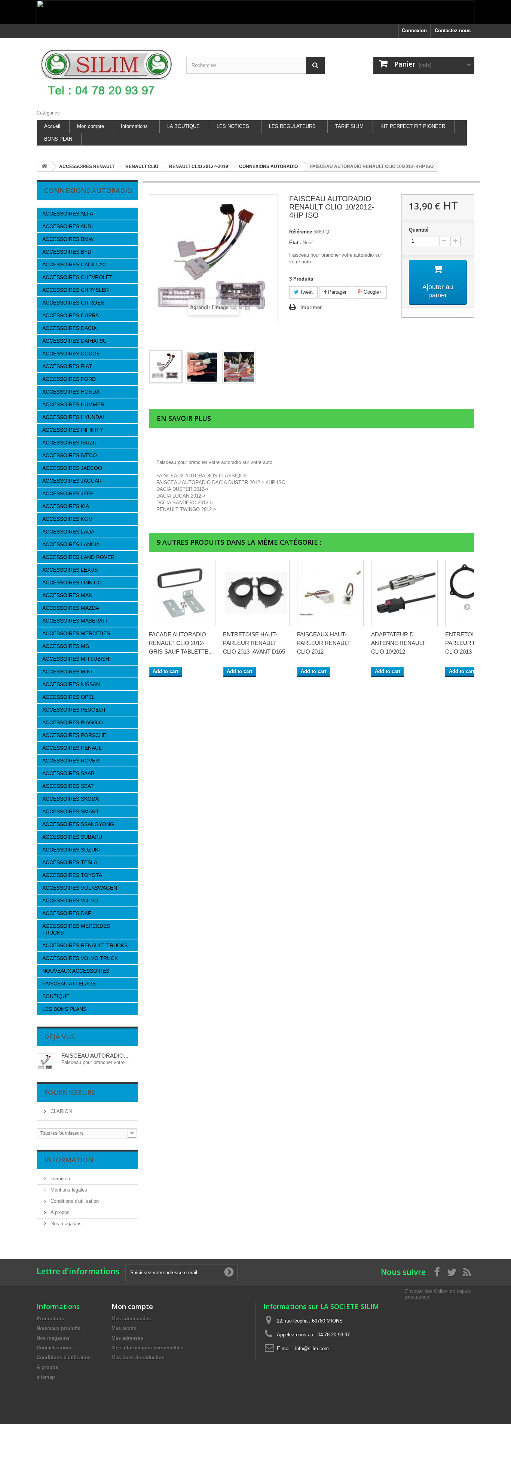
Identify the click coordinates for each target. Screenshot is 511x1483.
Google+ (372, 292)
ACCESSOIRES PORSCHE (74, 735)
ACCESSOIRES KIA (65, 506)
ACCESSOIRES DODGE (71, 354)
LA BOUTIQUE (183, 126)
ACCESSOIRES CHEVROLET (77, 277)
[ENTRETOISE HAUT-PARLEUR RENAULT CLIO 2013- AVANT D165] (256, 593)
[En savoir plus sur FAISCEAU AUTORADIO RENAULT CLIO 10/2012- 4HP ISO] (45, 1062)
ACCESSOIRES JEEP (68, 493)
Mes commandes (131, 1318)
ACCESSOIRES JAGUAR (72, 481)
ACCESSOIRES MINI (67, 672)
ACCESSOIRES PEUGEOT (74, 710)
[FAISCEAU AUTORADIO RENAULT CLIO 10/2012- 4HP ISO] (165, 366)
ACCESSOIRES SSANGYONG (78, 824)
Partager (336, 292)
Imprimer (311, 307)
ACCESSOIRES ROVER (70, 761)
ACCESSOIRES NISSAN (71, 684)
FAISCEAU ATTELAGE (69, 984)
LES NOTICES (233, 126)
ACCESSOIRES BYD (66, 252)
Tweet (306, 292)
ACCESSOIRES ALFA (67, 214)
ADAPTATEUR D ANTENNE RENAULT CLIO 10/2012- (398, 643)
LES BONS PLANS (64, 1009)
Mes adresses (127, 1338)
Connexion (414, 30)
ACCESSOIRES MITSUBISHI (76, 659)
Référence (300, 232)
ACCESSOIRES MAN (67, 595)
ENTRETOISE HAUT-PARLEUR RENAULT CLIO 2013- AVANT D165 (254, 643)
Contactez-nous (453, 30)
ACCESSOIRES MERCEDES (76, 633)
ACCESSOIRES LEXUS (70, 570)
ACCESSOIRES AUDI (67, 226)
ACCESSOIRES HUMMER (73, 404)
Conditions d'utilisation (74, 1201)
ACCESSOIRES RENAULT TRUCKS (85, 945)
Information (69, 1159)
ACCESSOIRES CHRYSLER (75, 290)
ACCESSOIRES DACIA (69, 328)
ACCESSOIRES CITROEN (73, 303)
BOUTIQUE (56, 996)
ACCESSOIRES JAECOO (72, 468)
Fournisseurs (69, 1092)
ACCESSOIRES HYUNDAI (73, 417)
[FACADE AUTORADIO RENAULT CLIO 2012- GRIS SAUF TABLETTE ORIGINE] (182, 593)
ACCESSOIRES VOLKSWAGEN (79, 888)
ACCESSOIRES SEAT (68, 786)
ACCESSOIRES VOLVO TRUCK (80, 958)
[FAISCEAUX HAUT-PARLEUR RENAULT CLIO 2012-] (330, 593)
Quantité (418, 230)
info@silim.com (312, 1348)
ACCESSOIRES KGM (67, 519)
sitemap (46, 1377)
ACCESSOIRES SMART (70, 811)
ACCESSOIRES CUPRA (70, 315)
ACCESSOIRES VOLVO (70, 900)
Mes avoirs (124, 1328)
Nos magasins (65, 1223)
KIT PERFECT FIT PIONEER (412, 126)
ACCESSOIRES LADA (68, 532)
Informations (134, 126)
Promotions (50, 1318)
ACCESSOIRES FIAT (67, 366)
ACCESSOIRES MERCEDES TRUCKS (76, 929)
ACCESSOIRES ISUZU (69, 443)
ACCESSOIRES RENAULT (73, 748)
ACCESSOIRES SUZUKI (71, 850)
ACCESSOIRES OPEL (68, 697)
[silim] (106, 72)
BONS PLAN (58, 139)
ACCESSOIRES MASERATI (74, 621)
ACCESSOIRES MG (65, 646)
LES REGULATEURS (292, 126)
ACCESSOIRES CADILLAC (74, 264)
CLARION (60, 1111)
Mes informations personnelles (147, 1348)
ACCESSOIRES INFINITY (72, 430)
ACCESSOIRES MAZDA (70, 608)
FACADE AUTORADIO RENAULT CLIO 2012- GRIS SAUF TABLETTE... (181, 643)
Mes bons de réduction (138, 1357)
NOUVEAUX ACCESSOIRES (75, 971)
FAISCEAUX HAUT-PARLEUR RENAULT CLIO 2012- (324, 643)
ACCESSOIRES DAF (66, 913)
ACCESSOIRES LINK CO (72, 582)
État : (295, 242)
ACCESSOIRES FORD (69, 379)
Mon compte (90, 126)
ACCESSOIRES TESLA (69, 862)
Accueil (52, 126)
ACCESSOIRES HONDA (71, 392)
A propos (59, 1212)
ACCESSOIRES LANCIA (71, 544)
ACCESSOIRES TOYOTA (72, 875)
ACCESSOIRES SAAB (68, 773)
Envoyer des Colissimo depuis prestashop (438, 1293)
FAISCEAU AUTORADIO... (94, 1055)
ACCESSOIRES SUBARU (72, 837)
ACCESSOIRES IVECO (69, 455)
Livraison (59, 1178)
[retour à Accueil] (44, 166)
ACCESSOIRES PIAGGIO (72, 722)
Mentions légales (68, 1190)
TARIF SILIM (349, 126)
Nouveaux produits (58, 1328)
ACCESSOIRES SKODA (70, 799)
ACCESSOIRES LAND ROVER (78, 557)
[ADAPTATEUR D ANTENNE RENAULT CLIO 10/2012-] (404, 593)
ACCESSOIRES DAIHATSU (74, 341)
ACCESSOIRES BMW (68, 239)
